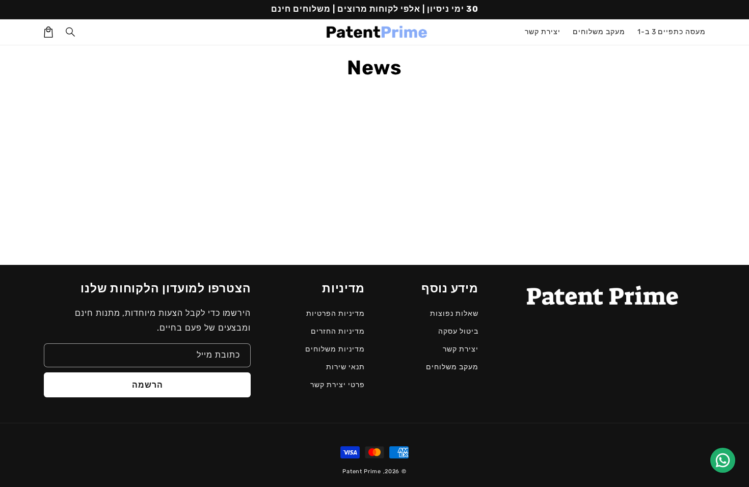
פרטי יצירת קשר (337, 385)
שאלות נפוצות (454, 313)
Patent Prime (361, 471)
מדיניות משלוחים (334, 349)
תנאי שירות (345, 367)
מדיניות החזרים (337, 331)
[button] (71, 32)
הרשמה (147, 385)
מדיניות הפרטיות (335, 313)
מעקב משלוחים (452, 367)
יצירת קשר (460, 349)
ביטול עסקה (458, 331)
